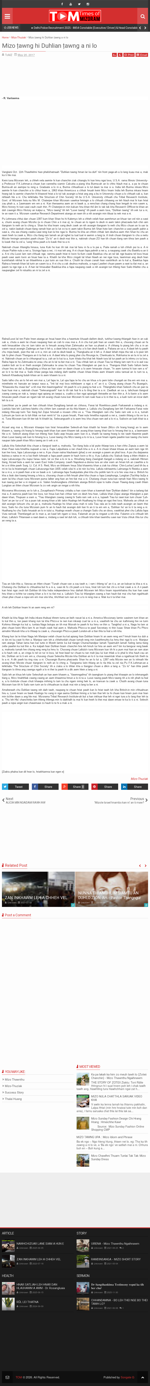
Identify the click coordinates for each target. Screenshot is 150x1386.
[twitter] (79, 4)
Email (143, 55)
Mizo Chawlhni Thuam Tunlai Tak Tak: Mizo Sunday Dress (118, 1157)
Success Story (14, 1092)
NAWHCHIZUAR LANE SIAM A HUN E (40, 1243)
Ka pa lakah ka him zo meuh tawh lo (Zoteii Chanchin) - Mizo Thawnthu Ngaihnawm (118, 1076)
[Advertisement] (75, 78)
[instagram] (88, 4)
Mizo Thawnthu (14, 1079)
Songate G (127, 1377)
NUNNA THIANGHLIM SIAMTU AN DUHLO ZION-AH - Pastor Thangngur (109, 895)
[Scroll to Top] (142, 1377)
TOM (19, 1377)
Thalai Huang (13, 1099)
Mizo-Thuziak (139, 779)
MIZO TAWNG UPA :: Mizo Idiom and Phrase (104, 1137)
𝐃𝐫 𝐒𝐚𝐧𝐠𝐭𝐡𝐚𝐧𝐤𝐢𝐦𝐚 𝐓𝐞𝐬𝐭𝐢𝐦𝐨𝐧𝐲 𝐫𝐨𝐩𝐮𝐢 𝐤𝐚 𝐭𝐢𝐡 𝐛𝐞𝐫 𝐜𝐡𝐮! (117, 1286)
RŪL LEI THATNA (27, 1302)
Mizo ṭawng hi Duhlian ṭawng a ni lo (49, 45)
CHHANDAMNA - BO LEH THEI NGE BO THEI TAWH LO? (119, 1302)
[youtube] (71, 4)
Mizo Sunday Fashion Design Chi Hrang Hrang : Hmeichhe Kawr (116, 1120)
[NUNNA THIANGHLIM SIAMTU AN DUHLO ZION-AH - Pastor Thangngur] (111, 889)
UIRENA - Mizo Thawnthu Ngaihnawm (115, 1243)
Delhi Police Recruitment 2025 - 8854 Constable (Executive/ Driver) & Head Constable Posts (90, 27)
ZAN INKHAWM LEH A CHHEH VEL (36, 897)
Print (131, 55)
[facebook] (62, 4)
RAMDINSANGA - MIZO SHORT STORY (116, 1259)
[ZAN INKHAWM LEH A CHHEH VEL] (38, 889)
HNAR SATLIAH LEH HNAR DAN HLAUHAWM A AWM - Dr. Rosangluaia (41, 1286)
